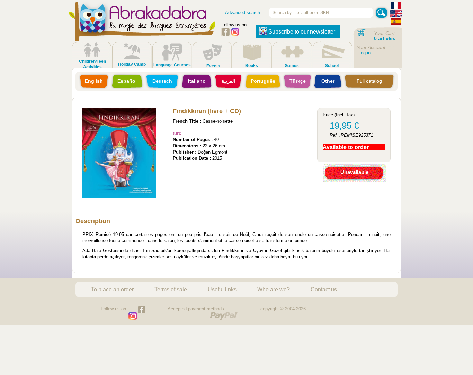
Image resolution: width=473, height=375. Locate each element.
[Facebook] (225, 34)
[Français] (396, 6)
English (94, 81)
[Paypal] (224, 316)
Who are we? (273, 289)
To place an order (112, 289)
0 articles (384, 38)
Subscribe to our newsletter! (302, 32)
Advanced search (242, 12)
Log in (364, 52)
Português (263, 81)
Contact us (324, 289)
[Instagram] (235, 34)
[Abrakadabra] (142, 28)
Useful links (222, 289)
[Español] (396, 22)
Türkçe (297, 81)
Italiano (197, 81)
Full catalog (369, 81)
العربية (228, 81)
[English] (396, 14)
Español (127, 81)
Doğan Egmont (212, 152)
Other (327, 81)
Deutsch (162, 81)
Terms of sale (170, 289)
